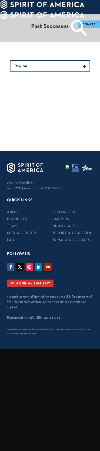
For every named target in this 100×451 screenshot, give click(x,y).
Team (12, 225)
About (13, 211)
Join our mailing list (30, 283)
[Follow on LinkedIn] (38, 267)
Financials (63, 225)
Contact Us (64, 211)
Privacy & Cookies (71, 239)
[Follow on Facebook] (10, 267)
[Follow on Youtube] (48, 267)
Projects (17, 218)
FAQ (11, 239)
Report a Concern (71, 232)
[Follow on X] (20, 267)
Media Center (21, 232)
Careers (60, 218)
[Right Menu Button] (97, 22)
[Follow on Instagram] (29, 267)
